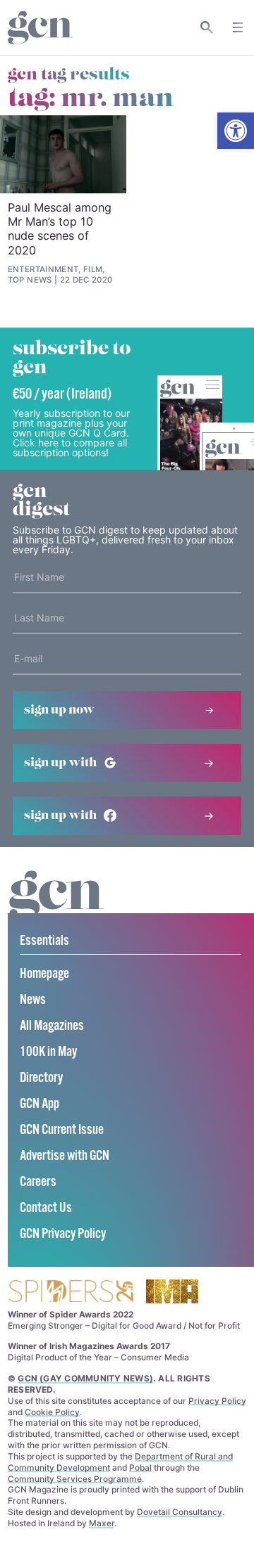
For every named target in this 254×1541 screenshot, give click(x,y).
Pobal (140, 1467)
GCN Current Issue (62, 1130)
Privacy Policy (217, 1400)
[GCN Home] (40, 28)
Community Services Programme (75, 1479)
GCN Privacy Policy (63, 1234)
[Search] (207, 27)
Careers (38, 1182)
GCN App (39, 1104)
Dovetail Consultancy (179, 1512)
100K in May (48, 1052)
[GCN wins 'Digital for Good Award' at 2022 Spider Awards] (70, 1292)
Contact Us (46, 1208)
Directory (41, 1078)
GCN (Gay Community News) (85, 1378)
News (33, 1000)
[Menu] (238, 27)
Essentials (44, 941)
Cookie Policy (52, 1412)
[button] (235, 130)
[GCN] (56, 908)
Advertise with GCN (64, 1156)
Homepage (44, 974)
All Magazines (52, 1026)
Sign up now (59, 710)
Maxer (101, 1523)
